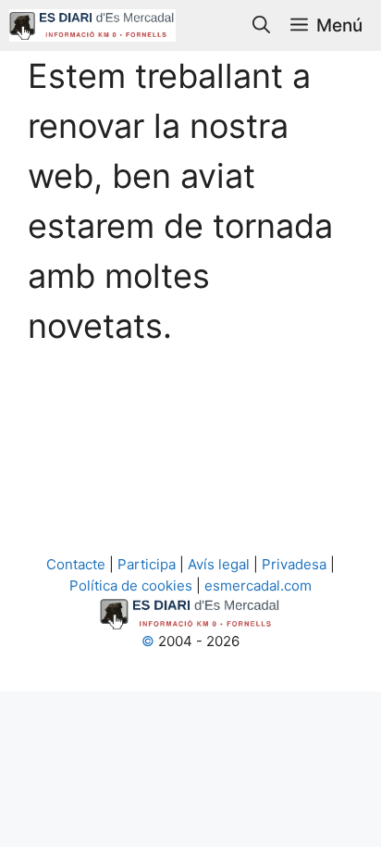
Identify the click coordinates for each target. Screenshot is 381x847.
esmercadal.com (256, 585)
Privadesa (294, 564)
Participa (146, 564)
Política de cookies (132, 585)
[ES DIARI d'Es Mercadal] (92, 25)
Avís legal (218, 564)
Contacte (77, 564)
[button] (261, 25)
